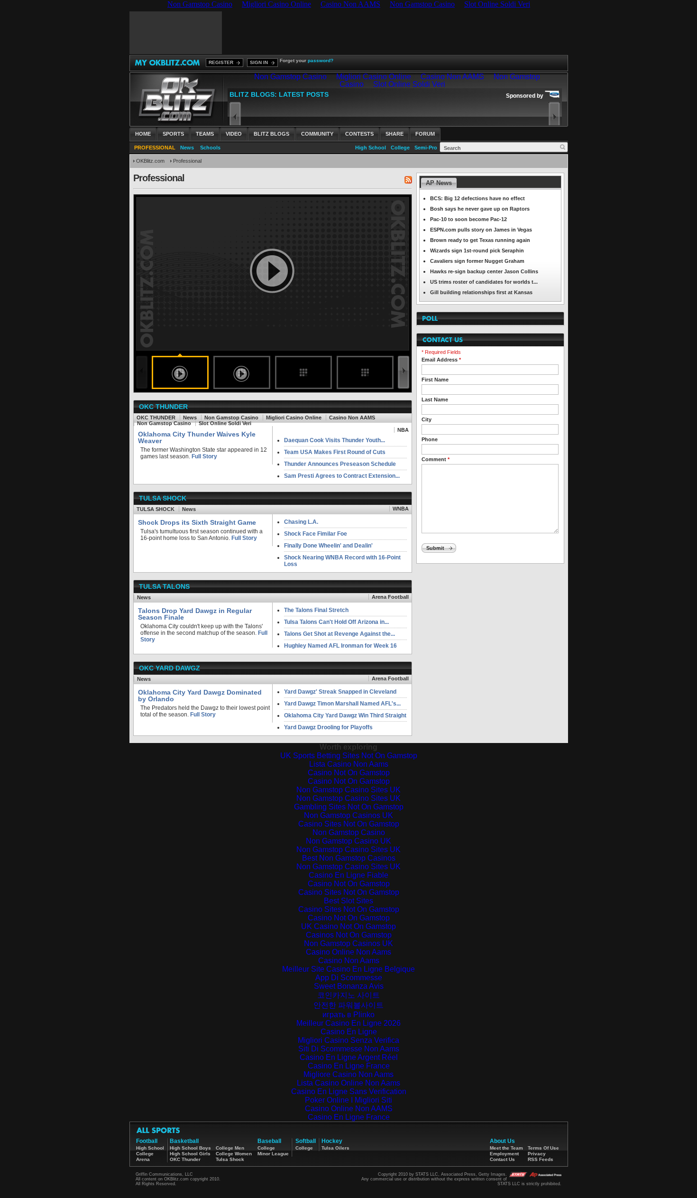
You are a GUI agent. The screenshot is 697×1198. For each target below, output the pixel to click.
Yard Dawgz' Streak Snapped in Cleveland (340, 691)
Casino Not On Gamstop (349, 773)
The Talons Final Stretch (316, 610)
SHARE (394, 134)
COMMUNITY (317, 134)
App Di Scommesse (348, 978)
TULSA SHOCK (155, 509)
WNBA (401, 508)
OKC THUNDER (156, 417)
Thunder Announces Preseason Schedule (340, 464)
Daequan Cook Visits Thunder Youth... (334, 440)
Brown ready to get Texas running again (480, 240)
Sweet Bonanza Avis (349, 986)
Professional (187, 161)
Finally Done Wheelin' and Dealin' (328, 545)
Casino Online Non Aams (348, 952)
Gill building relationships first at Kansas (481, 292)
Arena (143, 1159)
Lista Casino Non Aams (348, 764)
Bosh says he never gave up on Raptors (480, 209)
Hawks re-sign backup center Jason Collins (484, 271)
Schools (210, 147)
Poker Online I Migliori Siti (348, 1100)
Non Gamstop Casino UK (348, 841)
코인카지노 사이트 (348, 995)
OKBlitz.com (150, 161)
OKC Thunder (185, 1159)
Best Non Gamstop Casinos (348, 858)
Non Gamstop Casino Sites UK (348, 790)
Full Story (203, 456)
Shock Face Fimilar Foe (315, 533)
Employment (504, 1153)
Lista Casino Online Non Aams (348, 1083)
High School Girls (190, 1153)
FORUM (425, 134)
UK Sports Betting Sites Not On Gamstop (348, 756)
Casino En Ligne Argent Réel (349, 1057)
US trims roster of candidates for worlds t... (484, 282)
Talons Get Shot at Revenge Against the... (339, 634)
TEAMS (205, 134)
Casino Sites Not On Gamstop (348, 824)
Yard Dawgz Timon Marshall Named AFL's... (342, 703)
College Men (230, 1148)
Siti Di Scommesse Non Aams (348, 1049)
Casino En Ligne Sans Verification (348, 1091)
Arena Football (390, 597)
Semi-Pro (425, 147)
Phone (430, 439)
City (426, 419)
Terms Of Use (543, 1148)
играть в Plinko (348, 1015)
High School (370, 147)
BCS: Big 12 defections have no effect (477, 198)
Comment (435, 459)
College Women (234, 1153)
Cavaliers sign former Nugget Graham (477, 261)
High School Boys (190, 1148)
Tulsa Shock (230, 1159)
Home (143, 134)
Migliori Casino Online (293, 417)
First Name (435, 379)
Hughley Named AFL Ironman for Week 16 (340, 645)
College (400, 147)
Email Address (441, 359)
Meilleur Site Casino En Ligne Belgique (348, 969)
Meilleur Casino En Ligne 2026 (348, 1023)
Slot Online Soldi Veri (225, 423)
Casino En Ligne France (349, 1066)
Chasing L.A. (301, 522)
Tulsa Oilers (335, 1148)
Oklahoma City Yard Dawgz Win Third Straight (345, 715)
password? (320, 60)
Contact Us (502, 1159)
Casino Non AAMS (352, 417)
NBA (403, 430)
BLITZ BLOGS (271, 134)
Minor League (273, 1153)
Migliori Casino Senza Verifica (348, 1040)
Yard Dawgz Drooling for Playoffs (328, 727)
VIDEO (234, 134)
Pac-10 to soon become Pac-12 (468, 219)
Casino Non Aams (348, 961)
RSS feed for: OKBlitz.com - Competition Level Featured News (408, 180)
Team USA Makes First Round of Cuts (334, 452)
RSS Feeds (540, 1159)
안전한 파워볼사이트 (348, 1005)
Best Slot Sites (348, 901)
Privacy (537, 1153)
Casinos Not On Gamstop (349, 935)
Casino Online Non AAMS (349, 1109)
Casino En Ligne (349, 1032)
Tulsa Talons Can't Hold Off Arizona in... (336, 622)
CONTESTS (359, 134)
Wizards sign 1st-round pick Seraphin (477, 250)
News (187, 147)
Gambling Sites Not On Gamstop (349, 807)
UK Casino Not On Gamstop (348, 926)
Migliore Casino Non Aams (348, 1074)
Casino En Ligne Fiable (348, 875)
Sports (173, 134)
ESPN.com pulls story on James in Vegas (481, 229)
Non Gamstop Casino (231, 417)
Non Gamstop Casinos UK (348, 815)
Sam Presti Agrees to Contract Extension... (342, 476)
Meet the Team (506, 1148)
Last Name (435, 399)
